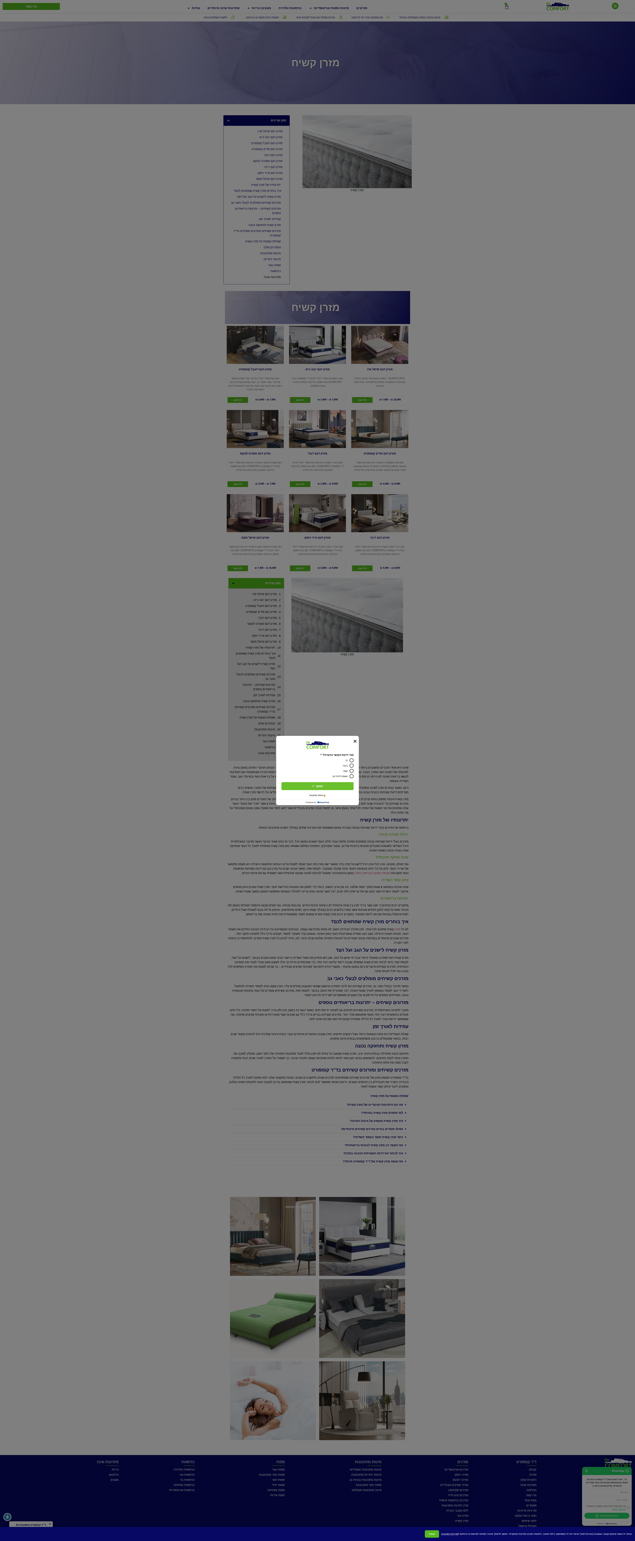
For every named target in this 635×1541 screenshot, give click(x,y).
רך (346, 760)
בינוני (345, 765)
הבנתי (432, 1534)
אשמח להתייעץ (340, 776)
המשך (319, 786)
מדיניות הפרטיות (449, 1534)
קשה (345, 770)
